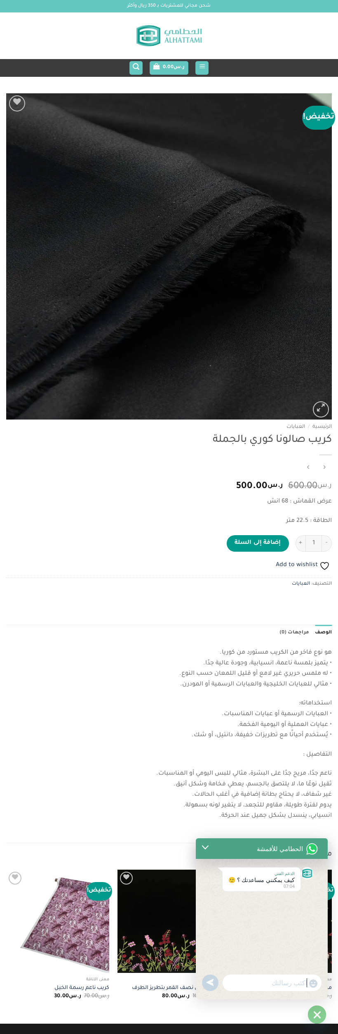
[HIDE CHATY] (317, 1015)
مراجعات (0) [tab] (294, 633)
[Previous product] (308, 468)
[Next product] (324, 468)
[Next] (6, 946)
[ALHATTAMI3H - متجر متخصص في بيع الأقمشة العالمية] (169, 36)
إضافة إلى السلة (258, 543)
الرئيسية (322, 427)
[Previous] (331, 946)
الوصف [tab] (323, 633)
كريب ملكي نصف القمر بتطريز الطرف (176, 988)
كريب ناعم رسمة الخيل (81, 988)
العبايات (295, 427)
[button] (202, 68)
